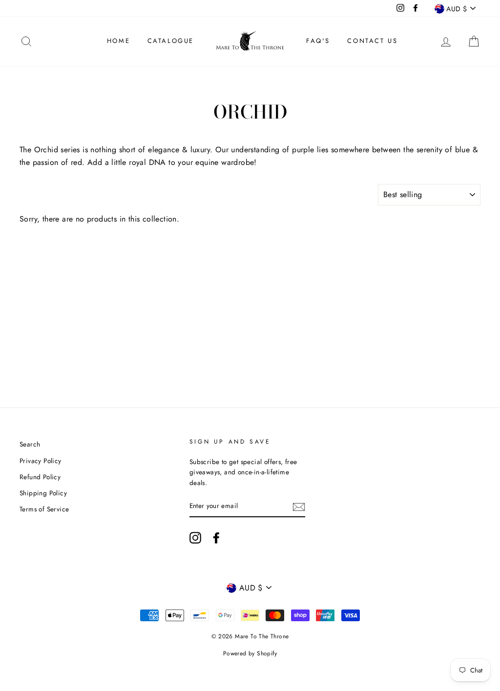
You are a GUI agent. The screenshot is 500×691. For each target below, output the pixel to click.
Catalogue (170, 40)
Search (30, 444)
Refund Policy (40, 477)
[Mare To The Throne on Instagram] (195, 538)
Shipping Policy (43, 493)
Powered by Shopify (250, 653)
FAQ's (318, 40)
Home (118, 40)
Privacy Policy (41, 461)
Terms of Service (44, 509)
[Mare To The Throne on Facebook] (216, 538)
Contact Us (372, 40)
